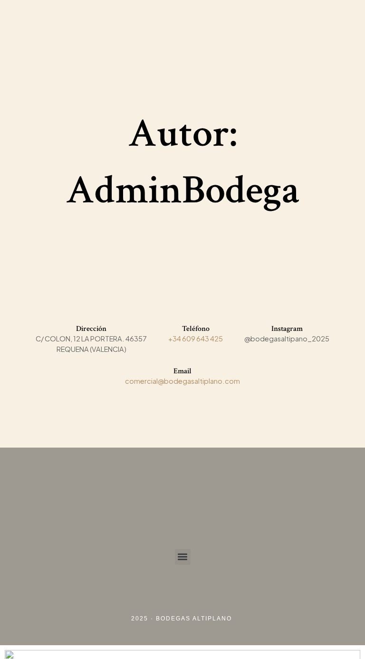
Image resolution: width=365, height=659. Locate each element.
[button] (183, 557)
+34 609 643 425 (195, 338)
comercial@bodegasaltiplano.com (182, 381)
